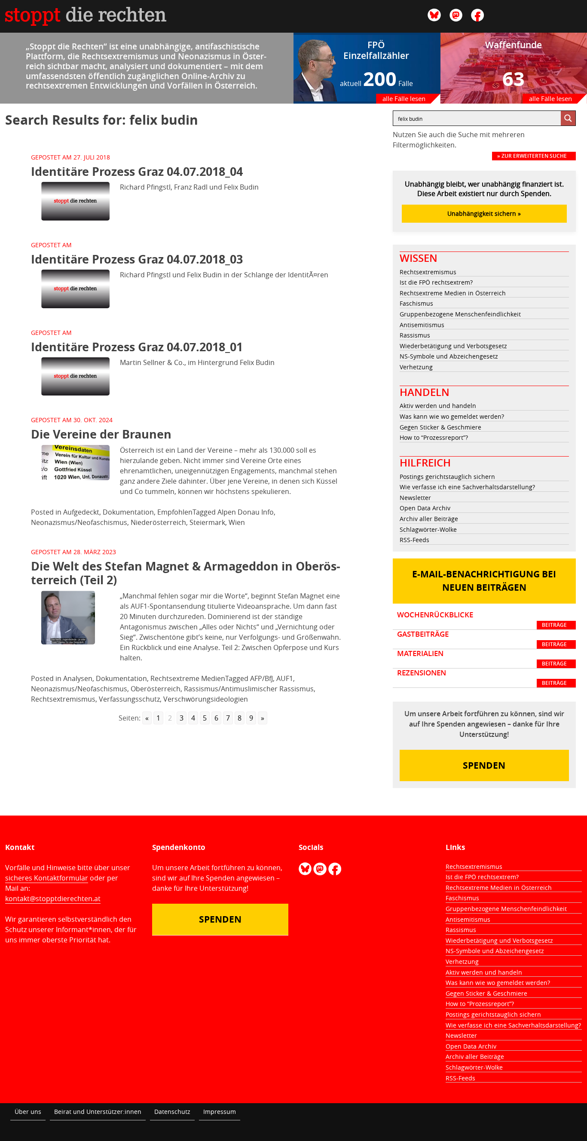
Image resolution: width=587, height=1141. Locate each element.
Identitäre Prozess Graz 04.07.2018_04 (137, 171)
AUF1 (284, 678)
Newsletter (415, 498)
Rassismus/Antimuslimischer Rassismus (249, 688)
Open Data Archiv (425, 508)
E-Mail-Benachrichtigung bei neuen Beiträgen (484, 581)
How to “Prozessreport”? (434, 437)
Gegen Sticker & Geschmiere (440, 427)
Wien (237, 522)
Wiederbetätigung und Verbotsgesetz (453, 346)
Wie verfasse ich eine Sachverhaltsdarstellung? (467, 487)
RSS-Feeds (414, 540)
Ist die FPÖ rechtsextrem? (436, 282)
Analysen (77, 678)
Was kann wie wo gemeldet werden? (452, 416)
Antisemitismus (422, 325)
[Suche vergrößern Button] (568, 118)
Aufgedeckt (81, 512)
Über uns (28, 1111)
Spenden (484, 765)
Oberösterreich (155, 688)
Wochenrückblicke (482, 619)
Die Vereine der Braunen (101, 434)
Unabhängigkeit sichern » (484, 213)
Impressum (219, 1111)
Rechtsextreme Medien (187, 678)
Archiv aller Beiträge (429, 519)
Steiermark (207, 522)
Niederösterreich (158, 522)
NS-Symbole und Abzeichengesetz (449, 356)
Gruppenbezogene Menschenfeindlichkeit (460, 314)
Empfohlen (175, 512)
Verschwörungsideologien (205, 699)
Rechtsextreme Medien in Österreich (453, 293)
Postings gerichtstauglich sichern (447, 476)
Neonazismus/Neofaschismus (79, 522)
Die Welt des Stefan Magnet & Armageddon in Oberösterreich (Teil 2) (185, 573)
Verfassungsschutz (129, 699)
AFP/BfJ (261, 678)
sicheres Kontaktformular (46, 878)
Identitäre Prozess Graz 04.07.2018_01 (137, 347)
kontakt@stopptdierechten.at (53, 898)
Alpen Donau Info (245, 512)
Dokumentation (128, 512)
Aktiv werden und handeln (438, 406)
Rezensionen (482, 678)
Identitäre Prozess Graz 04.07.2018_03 (137, 259)
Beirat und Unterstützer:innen (97, 1111)
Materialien (482, 658)
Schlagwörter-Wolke (428, 529)
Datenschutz (172, 1111)
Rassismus (415, 335)
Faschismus (416, 303)
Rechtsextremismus (63, 699)
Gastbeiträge (482, 639)
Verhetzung (416, 367)
